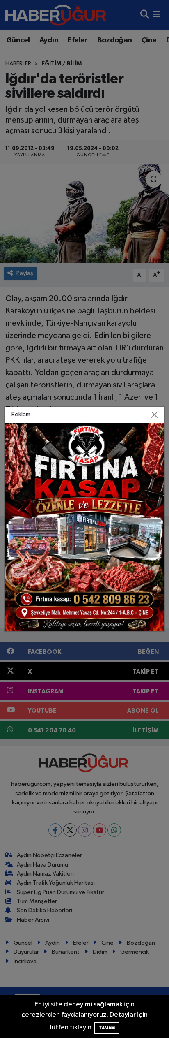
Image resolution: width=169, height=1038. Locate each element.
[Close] (154, 414)
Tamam (107, 1028)
